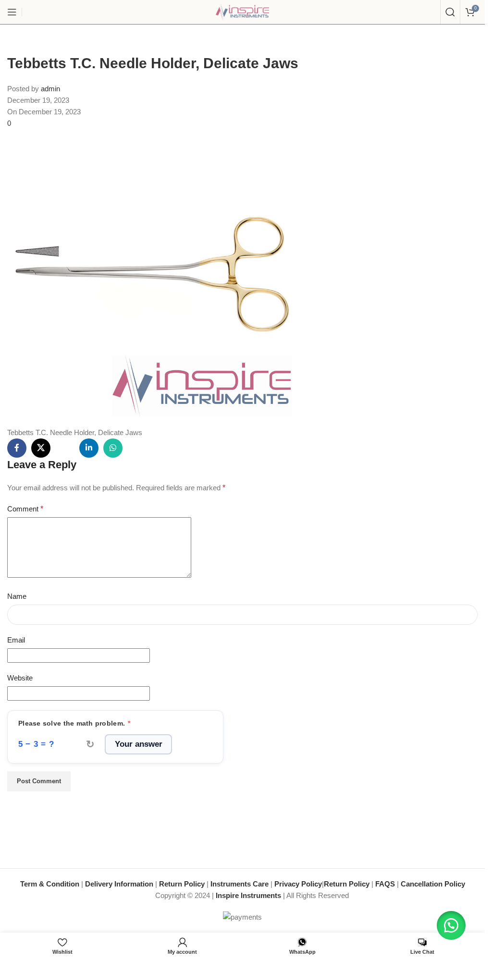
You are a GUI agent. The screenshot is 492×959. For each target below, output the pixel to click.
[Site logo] (243, 11)
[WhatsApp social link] (113, 448)
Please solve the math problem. (74, 723)
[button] (451, 925)
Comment (25, 509)
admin (50, 89)
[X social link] (40, 448)
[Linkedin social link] (88, 448)
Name (16, 596)
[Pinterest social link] (64, 448)
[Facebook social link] (16, 448)
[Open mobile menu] (12, 12)
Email (16, 640)
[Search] (450, 12)
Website (20, 678)
